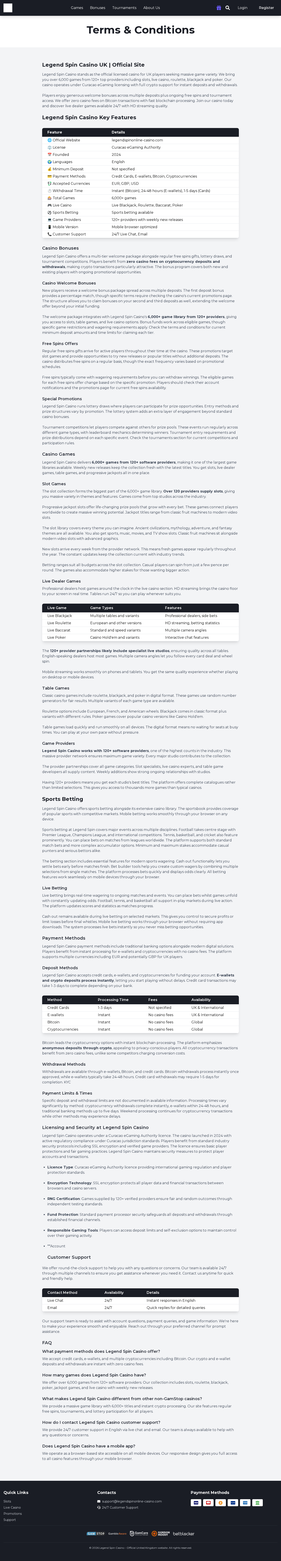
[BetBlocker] (183, 1533)
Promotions (13, 1514)
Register (266, 8)
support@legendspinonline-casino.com (132, 1501)
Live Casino (12, 1507)
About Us (151, 8)
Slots (7, 1501)
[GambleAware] (117, 1533)
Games (77, 8)
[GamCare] (139, 1533)
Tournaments (124, 8)
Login (242, 8)
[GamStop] (96, 1533)
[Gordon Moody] (160, 1533)
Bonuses (97, 8)
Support (10, 1520)
